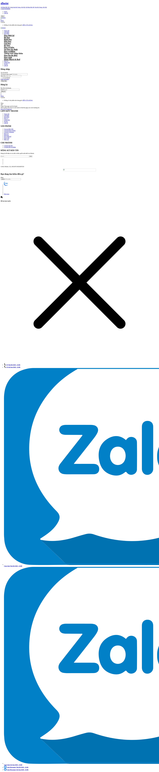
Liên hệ (6, 13)
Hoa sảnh (8, 57)
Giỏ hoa (7, 43)
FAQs (5, 11)
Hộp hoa (7, 41)
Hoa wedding (9, 51)
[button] (79, 19)
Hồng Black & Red (12, 59)
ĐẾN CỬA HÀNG (27, 25)
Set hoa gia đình (11, 49)
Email (2, 89)
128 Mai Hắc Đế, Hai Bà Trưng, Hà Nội (36, 7)
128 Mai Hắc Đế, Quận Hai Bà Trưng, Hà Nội (13, 7)
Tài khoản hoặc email (6, 74)
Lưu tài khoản (6, 77)
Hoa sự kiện (9, 47)
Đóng (2, 20)
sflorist (4, 3)
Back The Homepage (6, 109)
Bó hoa (7, 37)
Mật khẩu (3, 76)
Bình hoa (8, 39)
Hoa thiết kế (9, 35)
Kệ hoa (7, 45)
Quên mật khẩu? (5, 79)
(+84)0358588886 (5, 9)
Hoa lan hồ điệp (10, 55)
